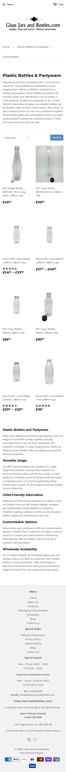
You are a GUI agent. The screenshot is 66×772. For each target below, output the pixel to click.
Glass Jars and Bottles (36, 749)
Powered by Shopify (31, 752)
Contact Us (33, 623)
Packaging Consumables (33, 610)
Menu (10, 4)
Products (33, 606)
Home (6, 46)
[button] (10, 268)
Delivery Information (33, 635)
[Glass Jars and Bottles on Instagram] (35, 740)
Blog (33, 618)
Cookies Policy (33, 643)
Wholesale (33, 614)
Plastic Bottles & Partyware (33, 46)
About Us (33, 602)
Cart (60, 4)
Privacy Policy (33, 639)
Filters (56, 137)
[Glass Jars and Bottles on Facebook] (29, 740)
